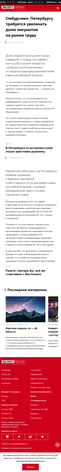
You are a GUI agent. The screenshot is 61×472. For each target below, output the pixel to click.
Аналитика (5, 383)
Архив (33, 396)
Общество (11, 325)
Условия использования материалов (16, 448)
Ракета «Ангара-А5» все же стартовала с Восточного (25, 272)
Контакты (34, 405)
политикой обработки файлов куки (30, 461)
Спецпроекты (36, 418)
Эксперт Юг (6, 414)
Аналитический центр (40, 392)
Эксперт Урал (7, 418)
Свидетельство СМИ (39, 409)
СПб (3, 401)
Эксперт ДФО (7, 409)
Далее (8, 144)
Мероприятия (36, 374)
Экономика (6, 370)
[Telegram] (42, 437)
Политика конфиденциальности (14, 444)
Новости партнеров (38, 379)
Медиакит (34, 414)
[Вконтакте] (19, 437)
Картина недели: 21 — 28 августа (21, 330)
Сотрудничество (38, 401)
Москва (4, 396)
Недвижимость (36, 383)
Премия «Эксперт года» (40, 387)
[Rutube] (30, 437)
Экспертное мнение (9, 379)
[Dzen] (7, 437)
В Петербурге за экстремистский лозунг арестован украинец (29, 149)
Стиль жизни (35, 370)
